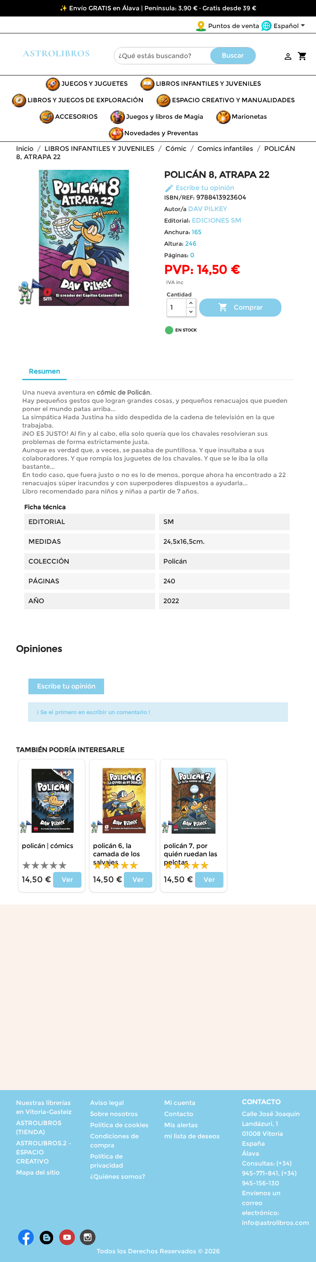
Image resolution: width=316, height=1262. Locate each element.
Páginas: (176, 255)
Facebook (26, 1237)
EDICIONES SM (217, 220)
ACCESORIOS (76, 116)
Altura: (174, 243)
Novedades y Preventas (161, 133)
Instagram (87, 1237)
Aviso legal (107, 1103)
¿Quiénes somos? (117, 1176)
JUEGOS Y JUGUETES (94, 83)
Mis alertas (181, 1125)
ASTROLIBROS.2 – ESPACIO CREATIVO (44, 1152)
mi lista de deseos (192, 1136)
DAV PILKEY (207, 209)
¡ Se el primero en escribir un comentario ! (93, 712)
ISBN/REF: (179, 197)
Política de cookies (119, 1125)
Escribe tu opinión (199, 188)
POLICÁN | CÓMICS (47, 846)
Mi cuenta (179, 1103)
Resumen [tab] (44, 371)
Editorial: (177, 220)
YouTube (67, 1237)
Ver (67, 880)
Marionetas (249, 116)
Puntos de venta (233, 26)
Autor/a (175, 209)
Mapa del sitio (38, 1172)
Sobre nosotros (114, 1114)
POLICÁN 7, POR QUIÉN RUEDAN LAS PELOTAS (190, 854)
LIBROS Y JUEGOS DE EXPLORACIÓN (86, 100)
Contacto (178, 1114)
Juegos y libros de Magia (164, 116)
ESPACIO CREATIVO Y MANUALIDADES (233, 100)
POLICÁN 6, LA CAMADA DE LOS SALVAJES (116, 854)
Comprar (240, 307)
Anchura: (177, 232)
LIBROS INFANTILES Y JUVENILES (208, 83)
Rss (46, 1237)
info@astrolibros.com (275, 1223)
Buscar (233, 55)
